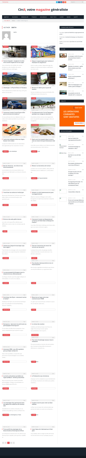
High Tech (53, 17)
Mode (68, 17)
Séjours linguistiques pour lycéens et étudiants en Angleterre (43, 61)
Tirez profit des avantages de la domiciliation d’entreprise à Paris (13, 429)
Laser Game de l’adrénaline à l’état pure (42, 429)
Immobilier (24, 17)
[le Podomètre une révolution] (43, 367)
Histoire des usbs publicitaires (12, 219)
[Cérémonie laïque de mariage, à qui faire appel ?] (14, 236)
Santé (76, 17)
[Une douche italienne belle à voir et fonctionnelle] (43, 259)
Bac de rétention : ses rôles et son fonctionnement (13, 166)
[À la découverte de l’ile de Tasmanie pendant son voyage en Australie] (43, 103)
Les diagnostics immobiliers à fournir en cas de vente (26, 2)
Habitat (6, 17)
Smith (15, 32)
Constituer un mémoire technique (13, 192)
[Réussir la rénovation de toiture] (43, 156)
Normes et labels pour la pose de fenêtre (41, 88)
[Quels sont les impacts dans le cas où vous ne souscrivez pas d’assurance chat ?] (43, 130)
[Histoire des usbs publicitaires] (14, 210)
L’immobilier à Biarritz (74, 192)
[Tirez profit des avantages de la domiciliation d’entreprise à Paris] (14, 420)
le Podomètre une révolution (40, 376)
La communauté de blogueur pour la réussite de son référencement (13, 273)
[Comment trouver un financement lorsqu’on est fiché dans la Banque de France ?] (43, 210)
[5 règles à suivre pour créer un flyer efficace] (43, 393)
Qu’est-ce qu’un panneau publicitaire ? (74, 77)
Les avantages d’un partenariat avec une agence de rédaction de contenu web (13, 404)
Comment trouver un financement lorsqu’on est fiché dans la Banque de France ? (43, 220)
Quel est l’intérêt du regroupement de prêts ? (74, 139)
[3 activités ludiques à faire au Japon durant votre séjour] (14, 130)
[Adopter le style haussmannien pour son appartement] (43, 183)
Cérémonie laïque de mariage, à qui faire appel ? (13, 246)
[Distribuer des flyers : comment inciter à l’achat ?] (14, 288)
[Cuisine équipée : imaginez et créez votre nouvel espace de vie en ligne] (14, 52)
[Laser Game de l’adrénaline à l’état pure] (43, 420)
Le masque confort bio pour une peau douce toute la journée (75, 57)
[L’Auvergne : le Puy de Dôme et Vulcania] (14, 78)
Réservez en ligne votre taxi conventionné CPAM (40, 298)
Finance (34, 17)
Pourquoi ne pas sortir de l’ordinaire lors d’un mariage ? (74, 173)
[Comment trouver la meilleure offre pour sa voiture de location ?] (14, 103)
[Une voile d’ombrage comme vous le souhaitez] (43, 335)
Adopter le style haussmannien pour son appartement (43, 193)
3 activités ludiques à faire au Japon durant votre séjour (13, 140)
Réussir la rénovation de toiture (41, 166)
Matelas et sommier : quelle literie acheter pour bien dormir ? (75, 68)
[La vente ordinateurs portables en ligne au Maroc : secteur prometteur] (14, 367)
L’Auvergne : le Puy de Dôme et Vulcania (15, 87)
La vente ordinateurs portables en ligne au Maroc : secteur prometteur (13, 376)
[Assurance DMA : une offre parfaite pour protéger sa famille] (14, 340)
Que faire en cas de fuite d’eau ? (74, 155)
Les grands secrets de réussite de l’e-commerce (75, 94)
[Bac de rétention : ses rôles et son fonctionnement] (14, 156)
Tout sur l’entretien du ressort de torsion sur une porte (41, 246)
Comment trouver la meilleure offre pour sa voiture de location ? (14, 113)
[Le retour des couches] (43, 315)
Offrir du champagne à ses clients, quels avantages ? (75, 85)
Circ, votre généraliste (43, 9)
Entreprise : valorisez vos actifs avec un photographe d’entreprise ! (14, 324)
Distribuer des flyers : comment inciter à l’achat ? (15, 298)
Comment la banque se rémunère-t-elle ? (74, 147)
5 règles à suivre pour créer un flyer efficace (42, 403)
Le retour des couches (38, 324)
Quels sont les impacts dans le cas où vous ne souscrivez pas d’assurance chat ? (43, 140)
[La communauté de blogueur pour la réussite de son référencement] (14, 263)
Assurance (43, 17)
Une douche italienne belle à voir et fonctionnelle (42, 263)
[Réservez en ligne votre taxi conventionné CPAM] (43, 288)
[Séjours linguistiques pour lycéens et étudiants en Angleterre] (43, 52)
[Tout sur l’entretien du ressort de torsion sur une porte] (43, 236)
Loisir (61, 17)
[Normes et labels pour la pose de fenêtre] (43, 78)
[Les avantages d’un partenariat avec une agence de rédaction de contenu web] (14, 393)
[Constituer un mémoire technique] (14, 183)
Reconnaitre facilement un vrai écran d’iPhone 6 (75, 164)
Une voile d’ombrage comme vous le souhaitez (42, 340)
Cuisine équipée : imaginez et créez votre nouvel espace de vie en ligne (13, 61)
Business (15, 17)
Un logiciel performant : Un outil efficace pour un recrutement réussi (75, 183)
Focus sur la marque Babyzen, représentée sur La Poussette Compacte (76, 201)
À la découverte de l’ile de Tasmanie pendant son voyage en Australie (42, 113)
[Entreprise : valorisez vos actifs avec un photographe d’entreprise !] (14, 315)
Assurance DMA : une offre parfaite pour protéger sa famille (13, 349)
